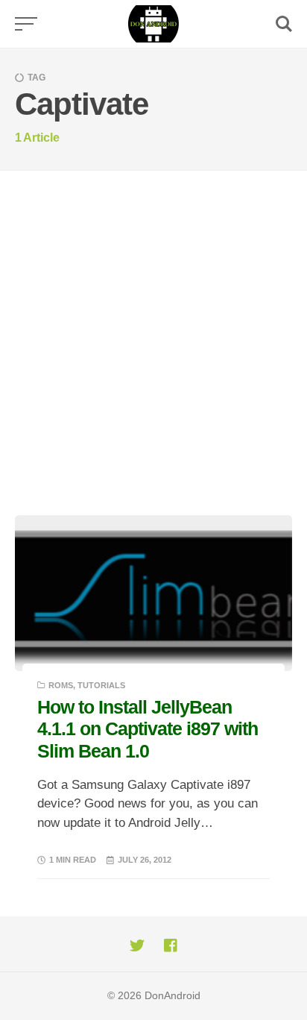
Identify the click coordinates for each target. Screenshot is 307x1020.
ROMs (60, 685)
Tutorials (101, 685)
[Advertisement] (153, 331)
